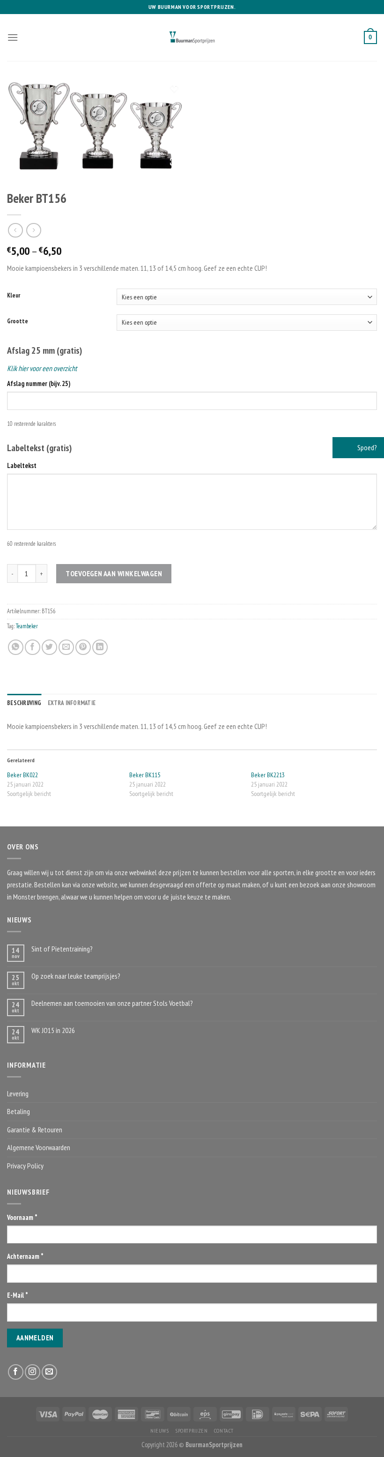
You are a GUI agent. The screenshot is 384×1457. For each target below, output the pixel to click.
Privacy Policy (25, 1165)
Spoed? (366, 447)
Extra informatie (72, 703)
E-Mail (17, 1295)
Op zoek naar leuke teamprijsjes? (75, 976)
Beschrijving (24, 703)
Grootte (17, 321)
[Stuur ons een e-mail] (49, 1372)
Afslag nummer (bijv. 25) (38, 383)
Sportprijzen (191, 1430)
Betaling (18, 1111)
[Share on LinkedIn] (100, 647)
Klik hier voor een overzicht (42, 368)
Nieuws (159, 1430)
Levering (18, 1093)
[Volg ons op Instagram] (32, 1372)
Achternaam (25, 1256)
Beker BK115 (144, 775)
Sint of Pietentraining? (62, 948)
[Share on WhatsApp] (15, 647)
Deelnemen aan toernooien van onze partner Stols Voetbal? (112, 1003)
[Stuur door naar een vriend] (66, 647)
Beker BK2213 (268, 775)
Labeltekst (22, 465)
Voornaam (22, 1217)
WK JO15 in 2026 (53, 1030)
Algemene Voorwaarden (38, 1147)
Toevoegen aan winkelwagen (114, 573)
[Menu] (12, 37)
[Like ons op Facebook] (15, 1372)
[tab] (24, 703)
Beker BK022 (22, 775)
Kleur (13, 295)
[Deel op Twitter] (49, 647)
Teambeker (27, 626)
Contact (224, 1430)
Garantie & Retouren (34, 1129)
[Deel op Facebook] (32, 647)
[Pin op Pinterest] (83, 647)
